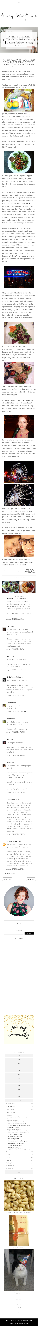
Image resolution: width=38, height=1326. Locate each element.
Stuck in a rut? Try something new (15, 1140)
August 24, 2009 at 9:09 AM (16, 649)
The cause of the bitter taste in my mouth (19, 1213)
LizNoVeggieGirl (12, 677)
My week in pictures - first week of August (17, 1141)
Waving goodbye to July (13, 1147)
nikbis (8, 762)
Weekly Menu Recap (29, 572)
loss (19, 1310)
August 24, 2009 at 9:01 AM (16, 619)
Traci (8, 626)
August (10, 1115)
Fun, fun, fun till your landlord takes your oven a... (19, 1149)
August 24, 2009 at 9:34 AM (16, 695)
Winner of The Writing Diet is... (15, 1145)
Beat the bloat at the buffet (13, 1129)
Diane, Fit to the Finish (14, 599)
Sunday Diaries (19, 40)
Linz (7, 739)
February (10, 1166)
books (19, 1304)
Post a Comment (10, 874)
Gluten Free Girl (19, 1247)
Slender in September (12, 1120)
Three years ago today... (13, 1138)
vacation (29, 571)
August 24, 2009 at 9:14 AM (16, 670)
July (8, 1151)
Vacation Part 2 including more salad (16, 1123)
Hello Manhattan (26, 1320)
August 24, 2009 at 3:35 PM (16, 732)
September (11, 1112)
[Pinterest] (20, 923)
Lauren (9, 719)
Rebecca (9, 703)
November (11, 1106)
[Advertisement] (19, 992)
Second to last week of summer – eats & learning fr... (19, 1117)
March (9, 1163)
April (9, 1160)
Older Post (30, 879)
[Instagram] (17, 923)
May (8, 1157)
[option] (19, 40)
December (10, 1103)
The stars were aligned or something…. (16, 1122)
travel (19, 1312)
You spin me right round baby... (15, 1136)
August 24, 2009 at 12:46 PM (16, 711)
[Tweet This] (19, 571)
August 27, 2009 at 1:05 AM (16, 869)
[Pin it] (22, 571)
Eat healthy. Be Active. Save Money (15, 1143)
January (10, 1169)
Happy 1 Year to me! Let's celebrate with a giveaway (19, 1293)
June (9, 1154)
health (19, 1307)
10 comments (10, 571)
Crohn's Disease (19, 1301)
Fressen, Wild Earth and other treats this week (18, 1132)
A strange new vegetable (13, 1127)
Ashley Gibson (11, 841)
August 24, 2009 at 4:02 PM (16, 755)
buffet (31, 569)
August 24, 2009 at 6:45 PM (16, 792)
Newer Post (7, 879)
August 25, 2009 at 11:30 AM (16, 834)
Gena (8, 656)
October (10, 1109)
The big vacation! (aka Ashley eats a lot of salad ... (19, 1125)
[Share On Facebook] (16, 571)
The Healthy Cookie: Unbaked (14, 1134)
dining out (27, 570)
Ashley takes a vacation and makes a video (17, 1131)
